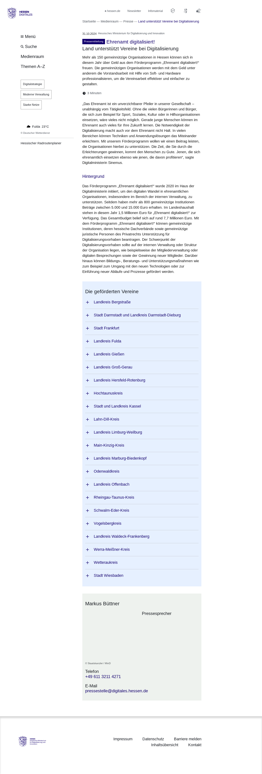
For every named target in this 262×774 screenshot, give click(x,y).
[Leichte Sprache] (173, 11)
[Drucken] (135, 93)
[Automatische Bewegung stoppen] (23, 126)
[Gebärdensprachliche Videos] (186, 11)
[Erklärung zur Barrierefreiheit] (198, 11)
